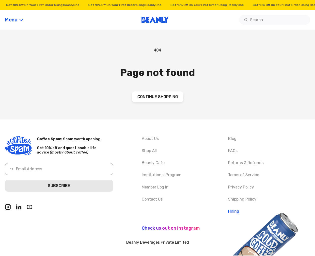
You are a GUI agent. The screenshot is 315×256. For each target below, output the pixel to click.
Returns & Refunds (246, 163)
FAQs (232, 150)
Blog (232, 138)
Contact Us (152, 199)
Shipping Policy (242, 199)
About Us (150, 138)
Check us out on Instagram (171, 228)
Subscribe (59, 186)
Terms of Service (243, 175)
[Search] (246, 20)
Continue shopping (157, 96)
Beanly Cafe (153, 163)
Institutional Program (161, 175)
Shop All (149, 150)
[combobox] (274, 20)
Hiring (233, 211)
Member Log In (155, 187)
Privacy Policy (241, 187)
